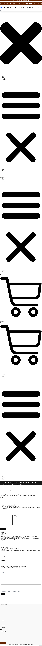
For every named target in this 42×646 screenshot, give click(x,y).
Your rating (2, 569)
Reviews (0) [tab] (2, 534)
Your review (2, 572)
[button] (21, 126)
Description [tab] (2, 532)
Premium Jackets (5, 375)
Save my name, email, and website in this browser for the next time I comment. (11, 591)
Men (3, 373)
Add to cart (2, 528)
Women (4, 374)
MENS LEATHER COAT (6, 484)
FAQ (2, 178)
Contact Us (3, 179)
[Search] (1, 75)
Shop (3, 77)
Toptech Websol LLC (30, 644)
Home (3, 76)
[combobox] (21, 11)
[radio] (28, 515)
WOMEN (4, 79)
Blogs (2, 180)
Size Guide (3, 181)
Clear (14, 524)
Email (1, 587)
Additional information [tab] (4, 533)
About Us (3, 175)
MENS (4, 78)
